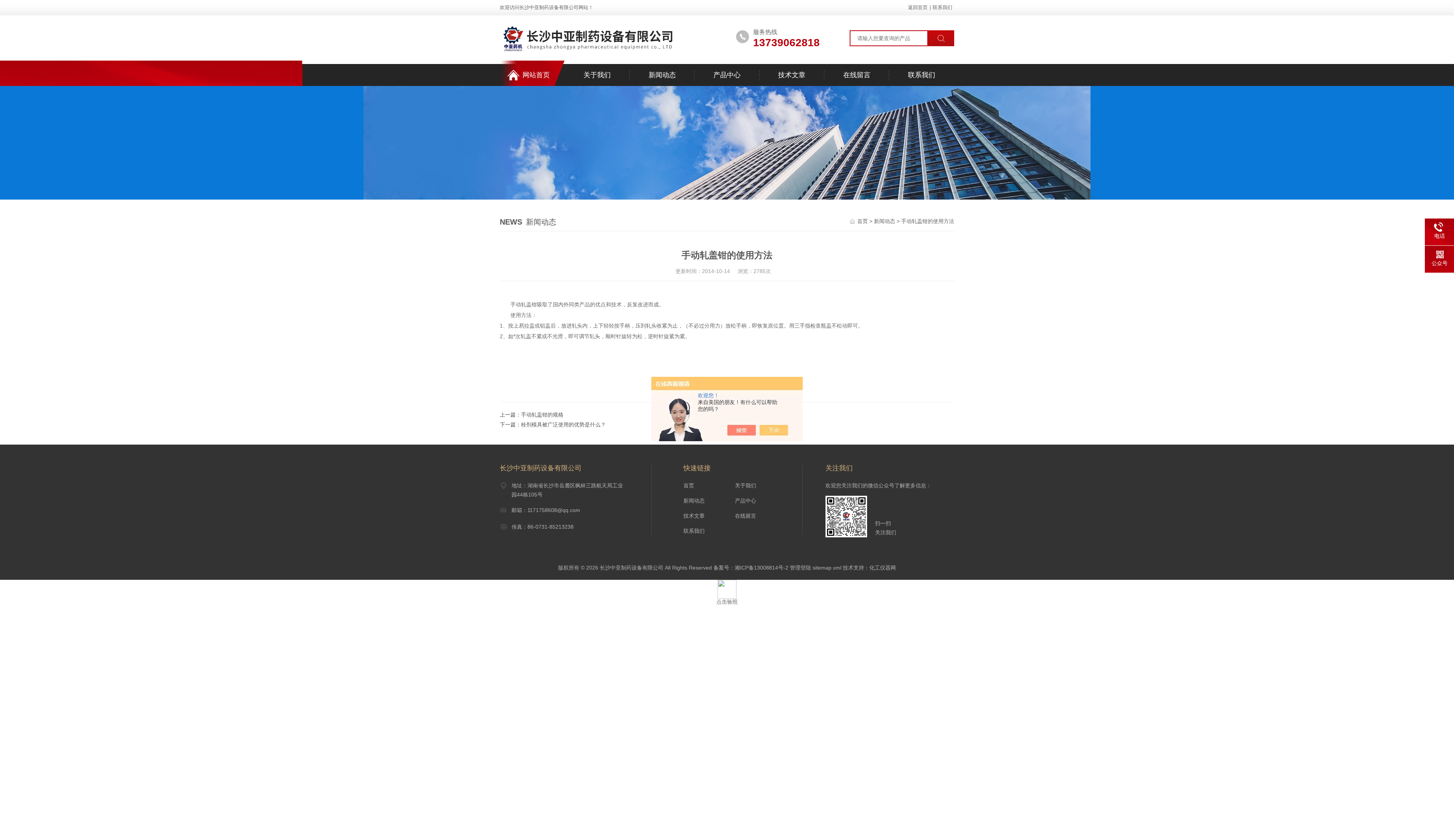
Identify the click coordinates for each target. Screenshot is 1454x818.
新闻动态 (662, 75)
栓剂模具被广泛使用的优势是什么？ (563, 424)
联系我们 (942, 7)
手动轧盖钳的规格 (542, 415)
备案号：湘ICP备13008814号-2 (750, 568)
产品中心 (727, 75)
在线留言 (857, 75)
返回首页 (918, 7)
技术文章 (791, 75)
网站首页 (536, 75)
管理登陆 (800, 568)
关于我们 (597, 75)
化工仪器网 (882, 568)
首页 (862, 221)
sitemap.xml (827, 568)
